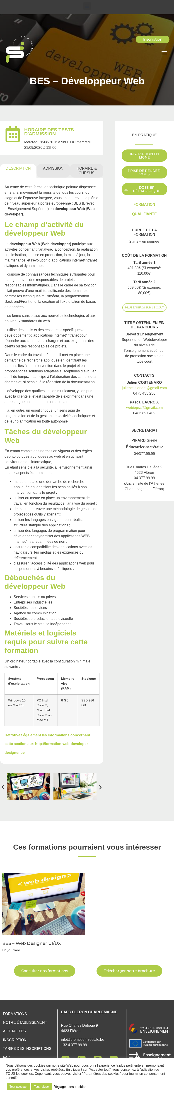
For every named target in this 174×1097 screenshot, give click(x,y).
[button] (87, 6)
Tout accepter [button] (18, 1086)
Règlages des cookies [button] (69, 1087)
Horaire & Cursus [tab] (87, 170)
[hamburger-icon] (164, 54)
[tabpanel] (51, 471)
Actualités (14, 1031)
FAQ (6, 1057)
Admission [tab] (53, 168)
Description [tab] (18, 168)
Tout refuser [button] (42, 1086)
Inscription (15, 1040)
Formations (15, 1014)
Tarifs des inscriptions (27, 1049)
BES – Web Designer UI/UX (31, 943)
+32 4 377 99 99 (74, 1045)
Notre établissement (25, 1022)
